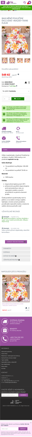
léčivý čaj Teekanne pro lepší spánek (16, 108)
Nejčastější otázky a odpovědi (8, 362)
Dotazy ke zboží (9, 256)
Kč (10, 10)
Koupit (19, 99)
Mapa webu (4, 366)
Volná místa (4, 353)
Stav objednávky (5, 364)
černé (18, 121)
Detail (27, 310)
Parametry (7, 248)
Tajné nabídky (4, 360)
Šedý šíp (18, 115)
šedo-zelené (9, 121)
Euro (15, 10)
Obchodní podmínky (6, 351)
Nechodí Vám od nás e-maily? (8, 358)
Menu (3, 2)
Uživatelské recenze (11, 260)
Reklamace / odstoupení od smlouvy (10, 355)
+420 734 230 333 (16, 337)
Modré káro (9, 115)
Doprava (6, 252)
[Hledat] (24, 2)
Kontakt (3, 368)
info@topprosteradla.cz (11, 382)
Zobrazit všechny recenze (16, 242)
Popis (5, 150)
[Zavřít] (31, 423)
